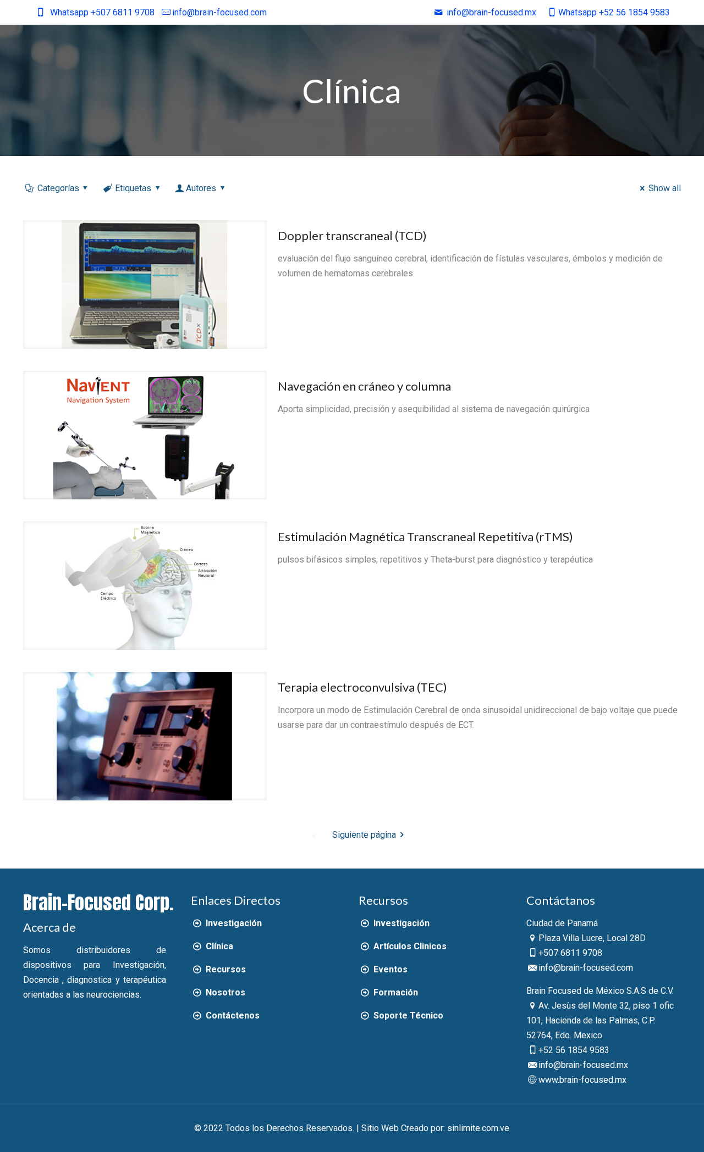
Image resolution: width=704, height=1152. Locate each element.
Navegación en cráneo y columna (364, 386)
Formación (394, 992)
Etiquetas (133, 188)
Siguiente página (364, 835)
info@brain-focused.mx (583, 1065)
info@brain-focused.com (219, 12)
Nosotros (224, 992)
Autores (201, 188)
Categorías (58, 188)
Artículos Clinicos (408, 946)
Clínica (218, 946)
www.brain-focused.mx (582, 1080)
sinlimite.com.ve (478, 1128)
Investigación (232, 923)
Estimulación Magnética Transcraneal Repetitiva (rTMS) (425, 536)
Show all (664, 188)
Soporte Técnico (407, 1015)
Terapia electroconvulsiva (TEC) (362, 687)
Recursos (224, 969)
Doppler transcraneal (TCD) (352, 235)
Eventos (389, 969)
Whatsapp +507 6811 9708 (102, 12)
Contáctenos (231, 1015)
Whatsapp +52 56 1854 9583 (613, 12)
